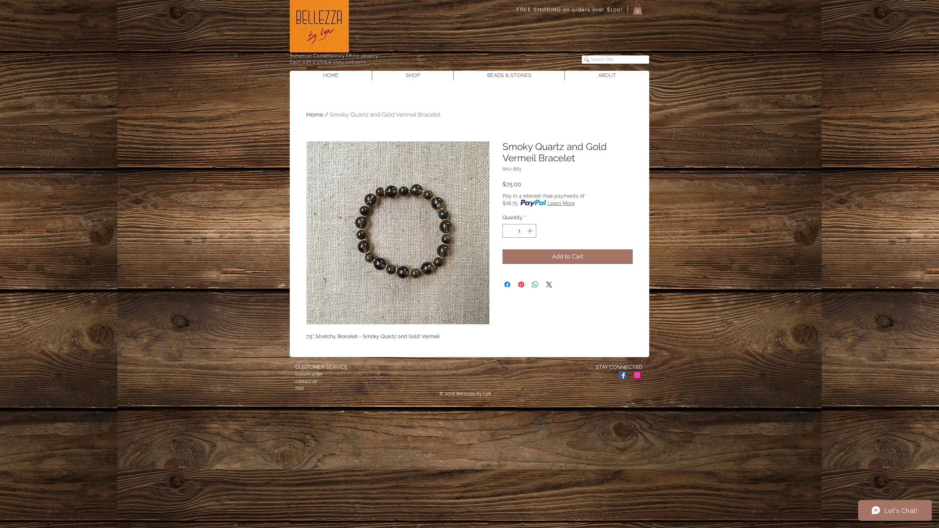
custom (303, 374)
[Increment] (530, 230)
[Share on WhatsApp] (535, 284)
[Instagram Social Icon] (637, 375)
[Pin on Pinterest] (521, 284)
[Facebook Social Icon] (622, 375)
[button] (637, 9)
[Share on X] (549, 284)
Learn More (561, 203)
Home (314, 114)
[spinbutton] (519, 230)
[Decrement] (508, 230)
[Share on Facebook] (507, 284)
